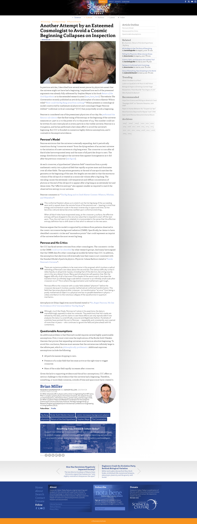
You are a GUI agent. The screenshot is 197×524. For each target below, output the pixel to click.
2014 (147, 127)
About (111, 2)
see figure (70, 158)
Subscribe (126, 2)
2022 (142, 123)
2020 (152, 123)
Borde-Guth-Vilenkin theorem (62, 415)
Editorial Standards (56, 504)
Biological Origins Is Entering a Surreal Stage (137, 87)
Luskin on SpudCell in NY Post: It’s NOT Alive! (137, 84)
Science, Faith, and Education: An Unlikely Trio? (138, 60)
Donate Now (78, 447)
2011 (128, 130)
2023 (136, 123)
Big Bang (44, 415)
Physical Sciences (75, 22)
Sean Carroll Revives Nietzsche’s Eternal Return (138, 115)
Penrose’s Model (128, 28)
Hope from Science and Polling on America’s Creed (139, 100)
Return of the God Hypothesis (63, 419)
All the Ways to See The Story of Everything (137, 48)
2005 (124, 133)
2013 (151, 127)
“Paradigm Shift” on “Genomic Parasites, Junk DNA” (138, 104)
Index (122, 17)
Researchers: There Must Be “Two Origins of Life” (138, 90)
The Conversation (99, 419)
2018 (129, 127)
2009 (138, 130)
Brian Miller (46, 39)
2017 (133, 127)
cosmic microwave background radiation (92, 415)
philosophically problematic (75, 347)
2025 (124, 123)
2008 (143, 130)
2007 (148, 130)
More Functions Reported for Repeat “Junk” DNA (139, 112)
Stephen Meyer (83, 419)
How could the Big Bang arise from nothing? (65, 102)
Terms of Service (55, 507)
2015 (142, 127)
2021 (147, 123)
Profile (53, 408)
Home (39, 487)
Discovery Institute (99, 521)
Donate (118, 2)
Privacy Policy (54, 509)
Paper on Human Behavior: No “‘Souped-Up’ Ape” (139, 109)
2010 (133, 130)
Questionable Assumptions (131, 34)
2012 (124, 130)
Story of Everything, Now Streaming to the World (139, 71)
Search (39, 494)
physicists (45, 419)
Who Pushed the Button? (130, 93)
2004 (129, 133)
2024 (130, 123)
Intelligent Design (59, 22)
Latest (112, 17)
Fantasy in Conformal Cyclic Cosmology (135, 65)
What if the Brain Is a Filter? (131, 80)
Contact (40, 497)
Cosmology (46, 22)
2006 (153, 130)
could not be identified (62, 249)
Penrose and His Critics (130, 31)
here (87, 96)
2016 (138, 127)
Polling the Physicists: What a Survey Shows (137, 54)
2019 (124, 127)
